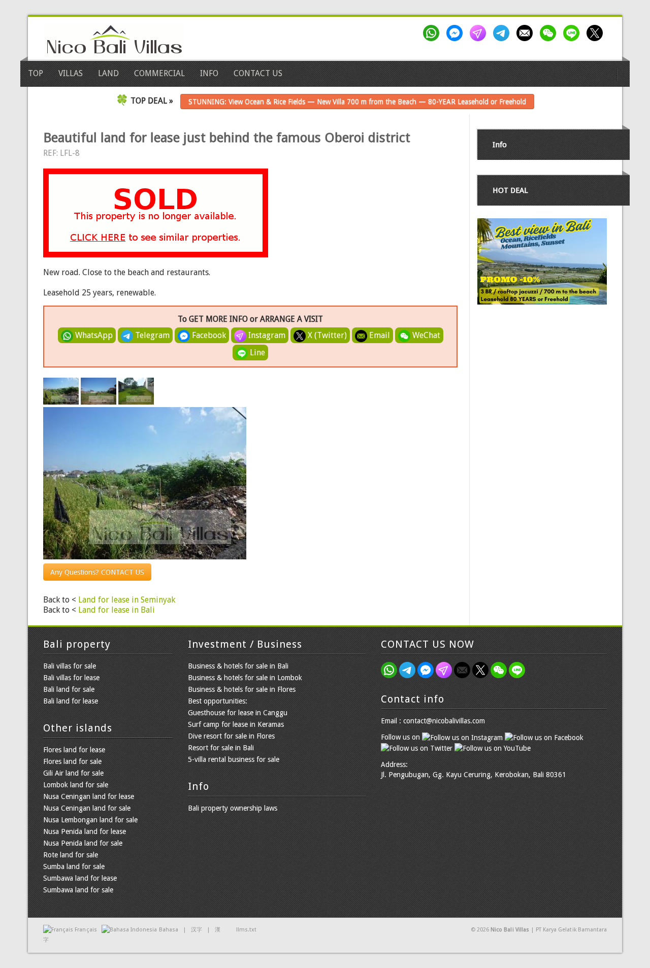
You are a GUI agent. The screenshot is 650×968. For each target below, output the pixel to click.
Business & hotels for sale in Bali (238, 666)
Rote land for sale (70, 855)
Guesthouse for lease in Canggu (237, 713)
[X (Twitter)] (597, 33)
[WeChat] (550, 33)
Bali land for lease (70, 701)
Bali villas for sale (69, 666)
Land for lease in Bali (116, 610)
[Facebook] (456, 33)
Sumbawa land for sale (78, 890)
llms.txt (246, 929)
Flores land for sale (72, 761)
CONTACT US (258, 73)
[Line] (573, 33)
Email (378, 335)
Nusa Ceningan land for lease (88, 796)
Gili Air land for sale (73, 773)
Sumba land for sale (74, 866)
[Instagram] (480, 33)
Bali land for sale (68, 689)
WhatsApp (93, 335)
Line (256, 352)
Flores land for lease (74, 750)
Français (85, 929)
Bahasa (168, 929)
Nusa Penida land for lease (84, 831)
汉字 (196, 929)
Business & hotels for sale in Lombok (245, 678)
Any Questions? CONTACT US (97, 572)
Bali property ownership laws (232, 808)
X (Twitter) (326, 335)
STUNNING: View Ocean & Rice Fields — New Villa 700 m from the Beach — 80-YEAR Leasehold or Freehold (357, 101)
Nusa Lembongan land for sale (90, 820)
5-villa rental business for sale (233, 759)
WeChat (425, 335)
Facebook (208, 335)
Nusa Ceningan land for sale (87, 808)
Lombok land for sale (75, 785)
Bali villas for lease (71, 678)
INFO (209, 73)
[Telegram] (503, 33)
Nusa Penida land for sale (82, 843)
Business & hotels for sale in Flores (242, 689)
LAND (108, 73)
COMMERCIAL (159, 73)
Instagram (265, 335)
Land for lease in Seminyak (126, 600)
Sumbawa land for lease (80, 878)
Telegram (151, 335)
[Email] (526, 33)
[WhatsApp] (433, 33)
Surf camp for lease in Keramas (236, 724)
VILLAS (70, 73)
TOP (35, 73)
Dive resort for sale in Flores (231, 736)
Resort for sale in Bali (221, 748)
